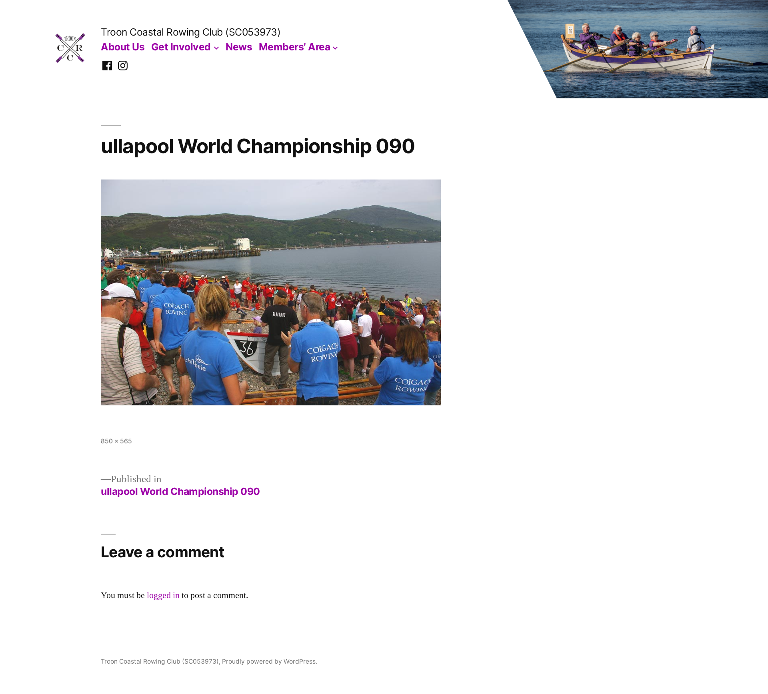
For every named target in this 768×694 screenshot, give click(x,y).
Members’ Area (294, 47)
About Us (122, 47)
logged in (163, 595)
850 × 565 (116, 441)
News (239, 47)
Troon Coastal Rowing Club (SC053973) (190, 32)
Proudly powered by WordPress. (269, 661)
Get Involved (181, 47)
